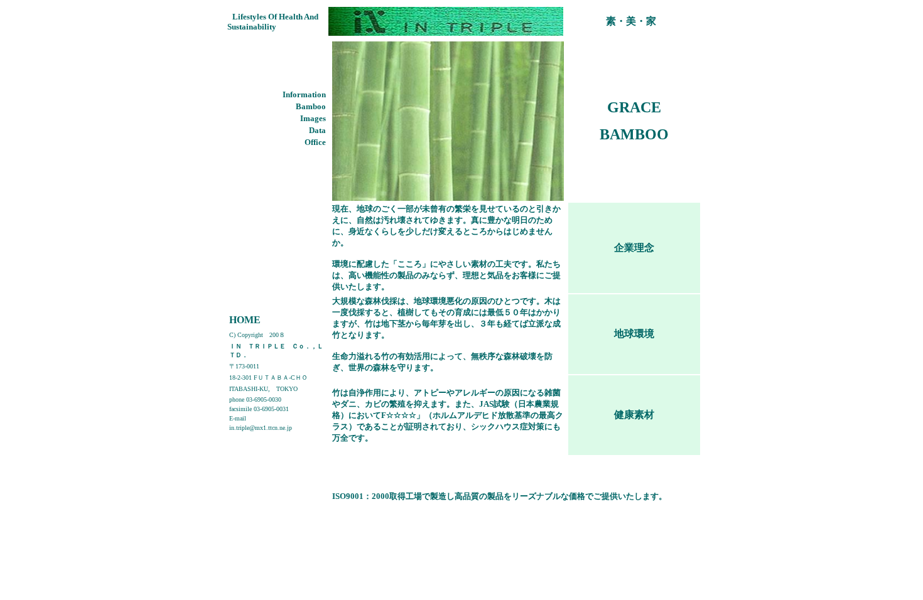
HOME (245, 319)
